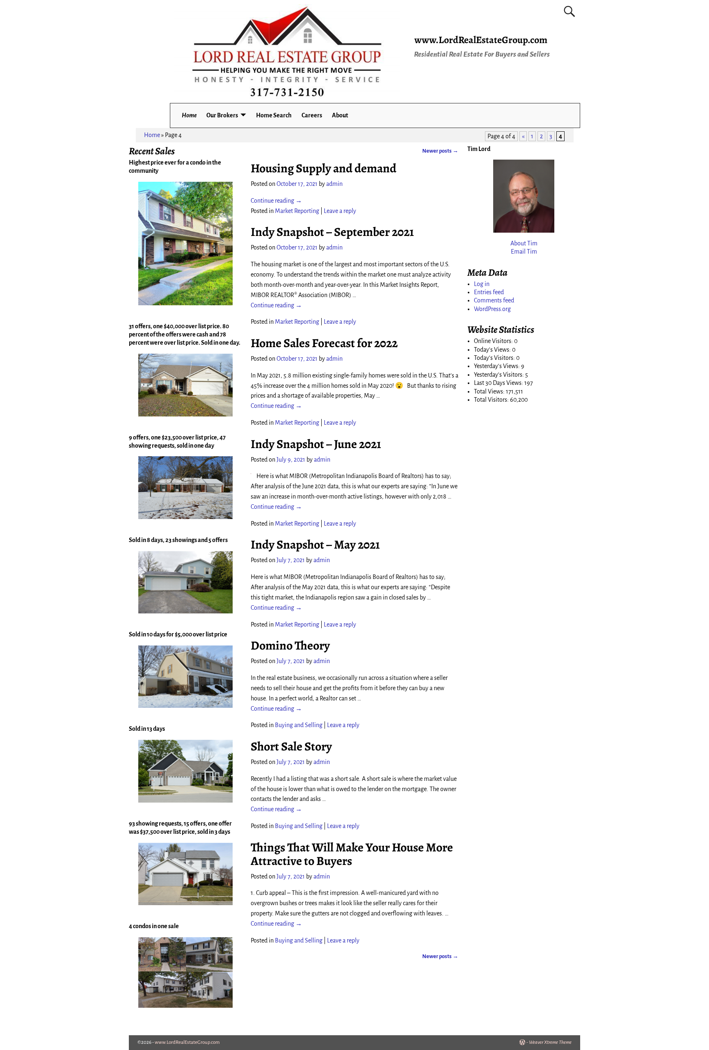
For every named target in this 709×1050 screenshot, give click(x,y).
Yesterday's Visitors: (499, 374)
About (340, 115)
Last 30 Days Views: (499, 383)
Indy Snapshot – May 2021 (315, 544)
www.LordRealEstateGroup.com (480, 39)
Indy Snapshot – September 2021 (332, 232)
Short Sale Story (291, 746)
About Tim (523, 243)
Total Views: (490, 391)
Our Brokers (222, 115)
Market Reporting (297, 211)
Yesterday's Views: (497, 366)
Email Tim (524, 251)
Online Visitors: (494, 341)
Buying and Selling (298, 725)
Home (189, 115)
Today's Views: (493, 349)
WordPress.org (492, 309)
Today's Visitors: (495, 358)
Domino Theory (290, 645)
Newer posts (440, 151)
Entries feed (489, 292)
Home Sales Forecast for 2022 (324, 343)
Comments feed (494, 300)
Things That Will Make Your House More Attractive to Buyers (352, 854)
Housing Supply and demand (323, 168)
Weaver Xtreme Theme (550, 1042)
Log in (481, 284)
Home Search (274, 115)
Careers (312, 115)
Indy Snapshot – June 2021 (316, 444)
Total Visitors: (492, 399)
